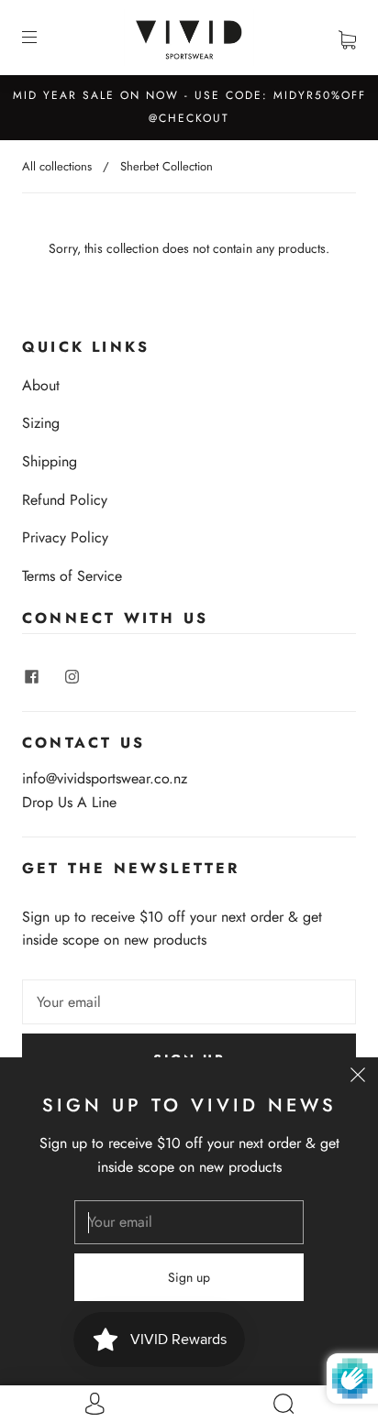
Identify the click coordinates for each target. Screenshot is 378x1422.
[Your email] (189, 1002)
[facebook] (31, 676)
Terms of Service (72, 575)
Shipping (49, 461)
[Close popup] (358, 1077)
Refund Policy (64, 499)
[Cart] (347, 37)
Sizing (41, 422)
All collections (57, 166)
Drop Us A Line (69, 802)
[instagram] (71, 676)
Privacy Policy (65, 537)
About (41, 385)
